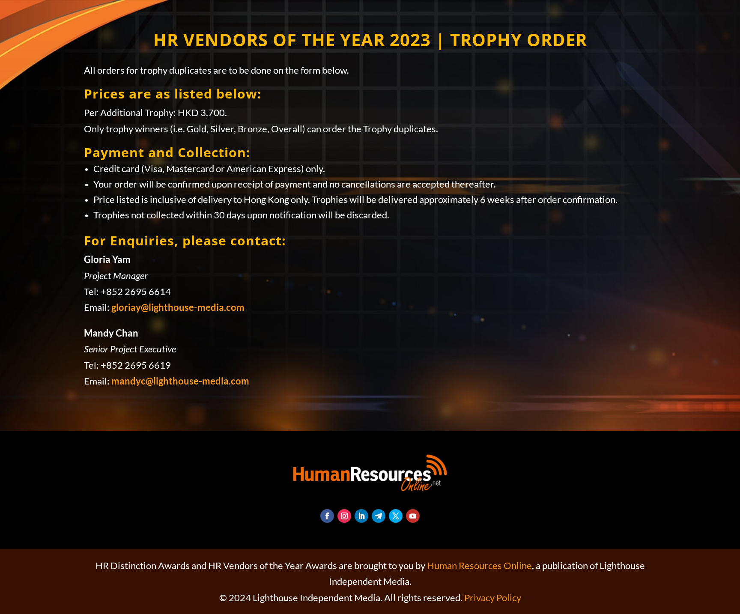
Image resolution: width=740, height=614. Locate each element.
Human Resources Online (479, 565)
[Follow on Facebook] (327, 516)
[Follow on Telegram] (378, 516)
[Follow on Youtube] (413, 516)
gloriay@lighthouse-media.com (178, 307)
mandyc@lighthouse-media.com (180, 381)
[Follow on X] (396, 516)
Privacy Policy (492, 597)
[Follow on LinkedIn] (361, 516)
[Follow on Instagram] (344, 516)
